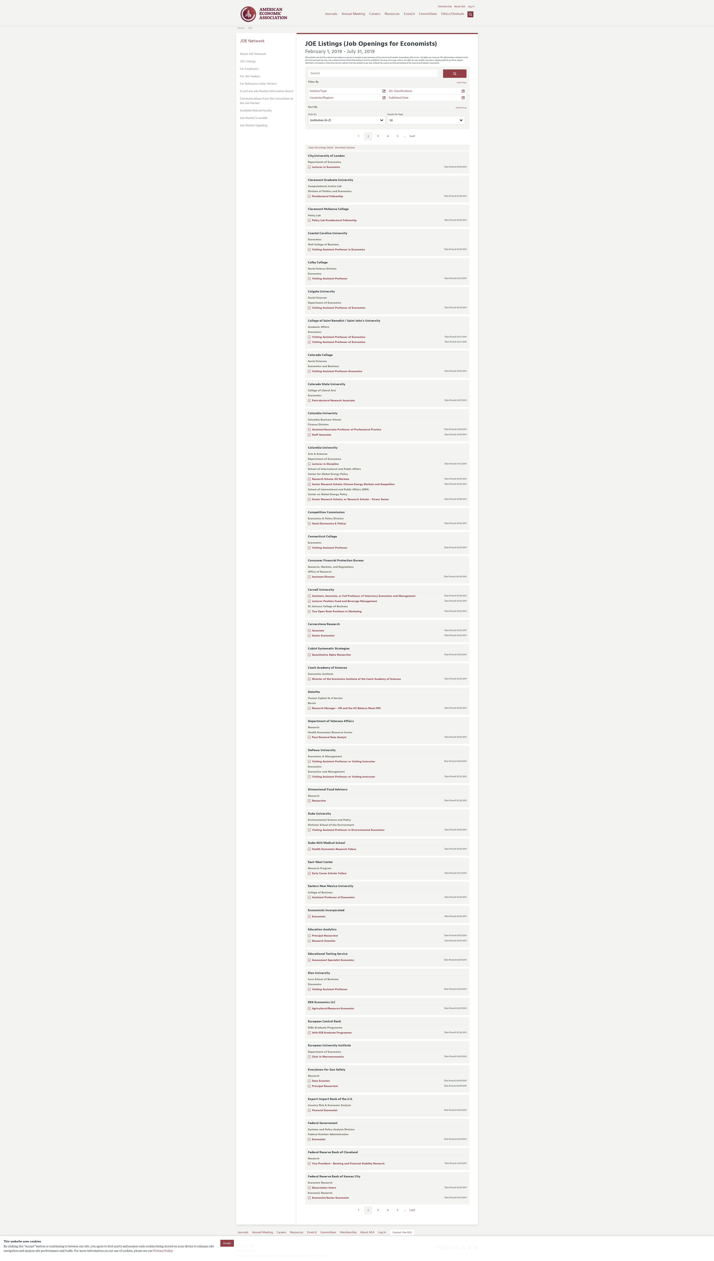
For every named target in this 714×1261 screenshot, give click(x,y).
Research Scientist (323, 940)
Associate (318, 630)
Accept (227, 1243)
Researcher (319, 800)
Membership (445, 6)
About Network (253, 54)
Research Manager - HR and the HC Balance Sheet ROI (346, 708)
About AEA (459, 6)
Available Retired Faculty (256, 110)
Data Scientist (321, 1080)
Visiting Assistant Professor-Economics (337, 371)
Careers (374, 14)
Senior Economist (323, 635)
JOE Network (252, 41)
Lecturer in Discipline (325, 464)
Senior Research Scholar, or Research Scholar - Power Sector (350, 499)
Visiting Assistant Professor (330, 278)
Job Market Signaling (253, 125)
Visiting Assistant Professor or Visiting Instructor (343, 761)
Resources (392, 14)
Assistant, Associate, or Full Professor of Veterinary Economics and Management (363, 596)
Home (240, 28)
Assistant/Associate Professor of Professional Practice (346, 429)
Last (412, 136)
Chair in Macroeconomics (328, 1056)
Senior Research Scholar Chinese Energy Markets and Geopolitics (353, 484)
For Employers (249, 69)
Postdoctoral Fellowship (327, 196)
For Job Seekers (250, 76)
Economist (318, 916)
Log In (471, 6)
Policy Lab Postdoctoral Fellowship (334, 220)
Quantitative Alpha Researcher (331, 654)
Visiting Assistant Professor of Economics (338, 307)
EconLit (409, 14)
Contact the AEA (402, 1232)
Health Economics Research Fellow (334, 849)
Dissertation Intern (324, 1187)
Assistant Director (323, 576)
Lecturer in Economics (326, 167)
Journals (331, 14)
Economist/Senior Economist (330, 1197)
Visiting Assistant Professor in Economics (338, 249)
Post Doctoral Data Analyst (329, 737)
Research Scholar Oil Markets (330, 479)
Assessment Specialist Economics (333, 960)
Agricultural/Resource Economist (333, 1008)
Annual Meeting (353, 14)
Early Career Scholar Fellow (329, 873)
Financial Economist (324, 1110)
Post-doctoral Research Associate (333, 400)
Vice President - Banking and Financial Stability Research (348, 1163)
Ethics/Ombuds (452, 14)
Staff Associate (321, 434)
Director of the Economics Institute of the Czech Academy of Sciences (356, 679)
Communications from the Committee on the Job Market (266, 101)
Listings (248, 61)
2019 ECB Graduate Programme (332, 1032)
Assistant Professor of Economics (333, 897)
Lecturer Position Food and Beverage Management (344, 601)
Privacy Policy (162, 1251)
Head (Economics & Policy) (329, 523)
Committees (428, 14)
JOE (250, 28)
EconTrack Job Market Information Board (266, 91)
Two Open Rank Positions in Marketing (337, 611)
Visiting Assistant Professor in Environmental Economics (348, 830)
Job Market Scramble (253, 118)
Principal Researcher (325, 935)
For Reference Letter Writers (258, 84)
